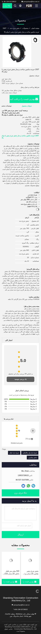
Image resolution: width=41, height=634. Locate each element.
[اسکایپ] (33, 486)
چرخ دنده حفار (14, 453)
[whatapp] (28, 485)
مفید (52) (28, 438)
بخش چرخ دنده (15, 28)
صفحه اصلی (35, 28)
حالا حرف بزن (6, 6)
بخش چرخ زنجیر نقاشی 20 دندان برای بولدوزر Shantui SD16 (30, 572)
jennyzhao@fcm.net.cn (31, 1)
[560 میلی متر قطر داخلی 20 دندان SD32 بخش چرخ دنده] (11, 560)
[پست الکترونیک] (23, 486)
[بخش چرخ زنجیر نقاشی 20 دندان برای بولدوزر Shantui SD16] (30, 560)
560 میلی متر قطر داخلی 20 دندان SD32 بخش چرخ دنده (11, 572)
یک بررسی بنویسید (21, 379)
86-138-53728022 (9, 1)
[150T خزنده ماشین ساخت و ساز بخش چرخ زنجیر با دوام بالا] (17, 52)
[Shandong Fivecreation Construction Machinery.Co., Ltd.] (30, 5)
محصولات (25, 28)
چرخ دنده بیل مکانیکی (30, 453)
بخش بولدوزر (32, 457)
